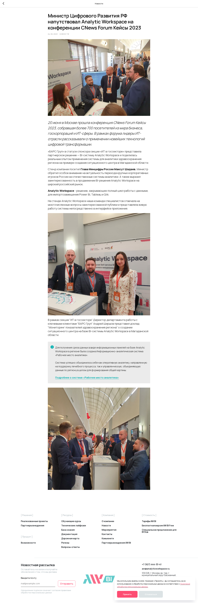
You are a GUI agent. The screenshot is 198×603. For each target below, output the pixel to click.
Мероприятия (109, 529)
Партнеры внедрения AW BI (116, 542)
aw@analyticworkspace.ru (156, 568)
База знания (68, 529)
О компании (108, 521)
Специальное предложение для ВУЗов (159, 530)
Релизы (65, 542)
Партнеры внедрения (32, 525)
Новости (106, 525)
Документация (69, 534)
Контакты (107, 534)
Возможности (28, 542)
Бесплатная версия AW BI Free (158, 525)
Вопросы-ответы (70, 547)
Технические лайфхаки (73, 525)
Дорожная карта (70, 538)
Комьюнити (108, 538)
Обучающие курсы (71, 521)
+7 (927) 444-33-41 (151, 564)
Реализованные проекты (34, 521)
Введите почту (28, 577)
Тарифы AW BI (149, 521)
